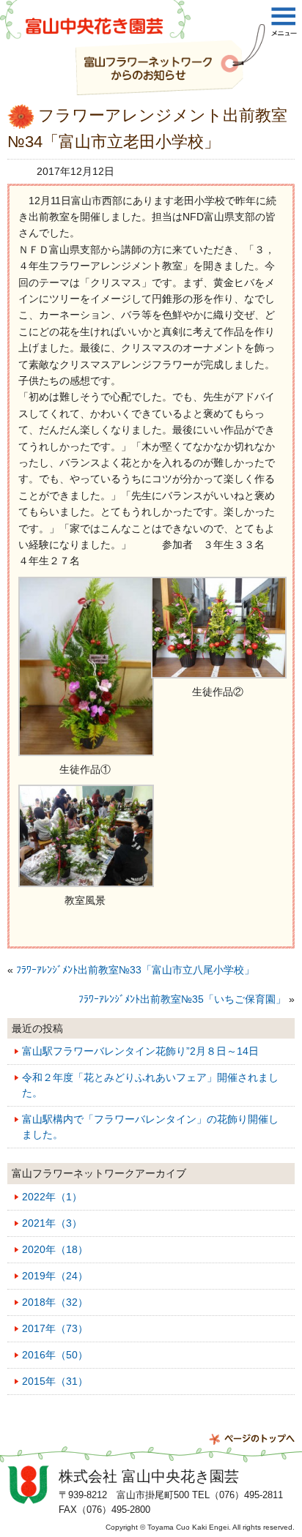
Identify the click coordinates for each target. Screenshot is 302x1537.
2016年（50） (55, 1355)
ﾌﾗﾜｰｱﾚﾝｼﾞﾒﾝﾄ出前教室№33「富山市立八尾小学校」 (135, 970)
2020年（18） (55, 1249)
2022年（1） (52, 1197)
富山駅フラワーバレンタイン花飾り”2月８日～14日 (140, 1051)
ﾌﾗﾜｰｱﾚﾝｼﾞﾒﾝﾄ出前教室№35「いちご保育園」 (182, 999)
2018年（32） (55, 1302)
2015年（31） (55, 1381)
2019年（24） (55, 1276)
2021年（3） (52, 1223)
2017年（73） (55, 1328)
